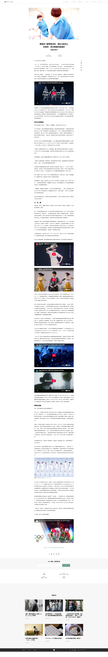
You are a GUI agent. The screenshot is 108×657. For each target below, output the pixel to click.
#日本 (63, 547)
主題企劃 (86, 1)
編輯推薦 (79, 1)
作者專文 (94, 1)
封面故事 (66, 1)
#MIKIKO (45, 547)
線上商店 (100, 1)
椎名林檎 (42, 484)
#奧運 (52, 547)
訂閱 (66, 565)
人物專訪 (73, 1)
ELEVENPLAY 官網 (47, 477)
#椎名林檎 (60, 547)
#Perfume (49, 547)
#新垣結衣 (56, 547)
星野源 (38, 484)
